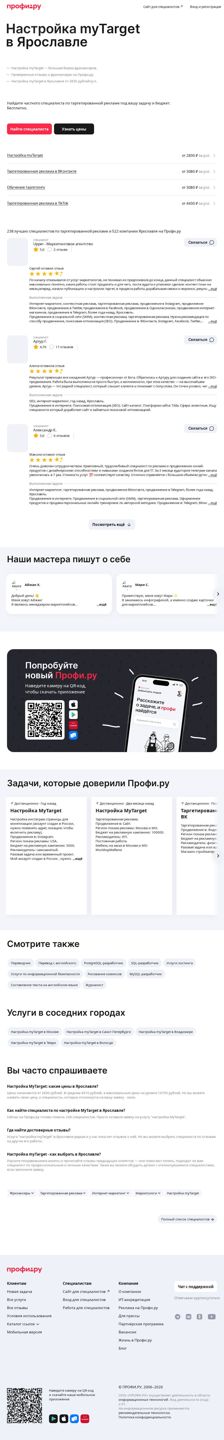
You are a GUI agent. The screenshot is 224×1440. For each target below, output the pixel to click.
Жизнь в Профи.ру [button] (135, 1340)
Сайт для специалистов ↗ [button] (86, 1291)
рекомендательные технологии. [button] (145, 1412)
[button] (200, 242)
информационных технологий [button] (143, 1399)
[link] (29, 128)
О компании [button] (130, 1291)
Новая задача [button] (19, 1291)
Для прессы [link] (129, 1315)
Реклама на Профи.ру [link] (138, 1307)
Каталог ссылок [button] (21, 1323)
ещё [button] (103, 604)
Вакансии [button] (127, 1331)
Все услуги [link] (16, 1299)
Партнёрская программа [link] (141, 1323)
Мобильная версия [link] (24, 1331)
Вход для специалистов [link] (84, 1299)
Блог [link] (123, 1348)
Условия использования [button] (29, 1315)
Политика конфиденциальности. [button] (145, 1417)
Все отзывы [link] (17, 1307)
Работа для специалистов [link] (86, 1307)
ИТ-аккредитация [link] (134, 1299)
